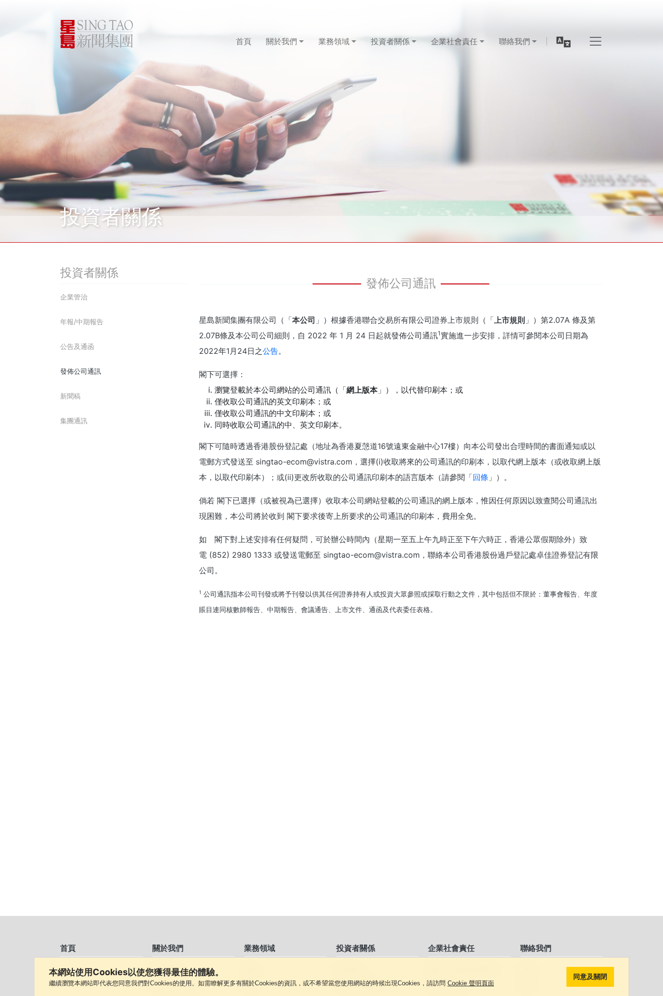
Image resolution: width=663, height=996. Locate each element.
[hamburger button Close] (595, 41)
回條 (480, 477)
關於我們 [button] (281, 41)
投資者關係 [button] (390, 41)
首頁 (243, 41)
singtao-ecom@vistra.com (304, 461)
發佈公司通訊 (80, 371)
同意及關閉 (590, 976)
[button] (563, 41)
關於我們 (167, 948)
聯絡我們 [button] (514, 41)
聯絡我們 (535, 948)
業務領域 (259, 948)
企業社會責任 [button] (454, 41)
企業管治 (73, 297)
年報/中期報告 (81, 321)
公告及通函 (77, 346)
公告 (270, 351)
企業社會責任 (451, 948)
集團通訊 (73, 420)
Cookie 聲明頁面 (471, 983)
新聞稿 (70, 396)
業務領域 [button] (333, 41)
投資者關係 (355, 948)
